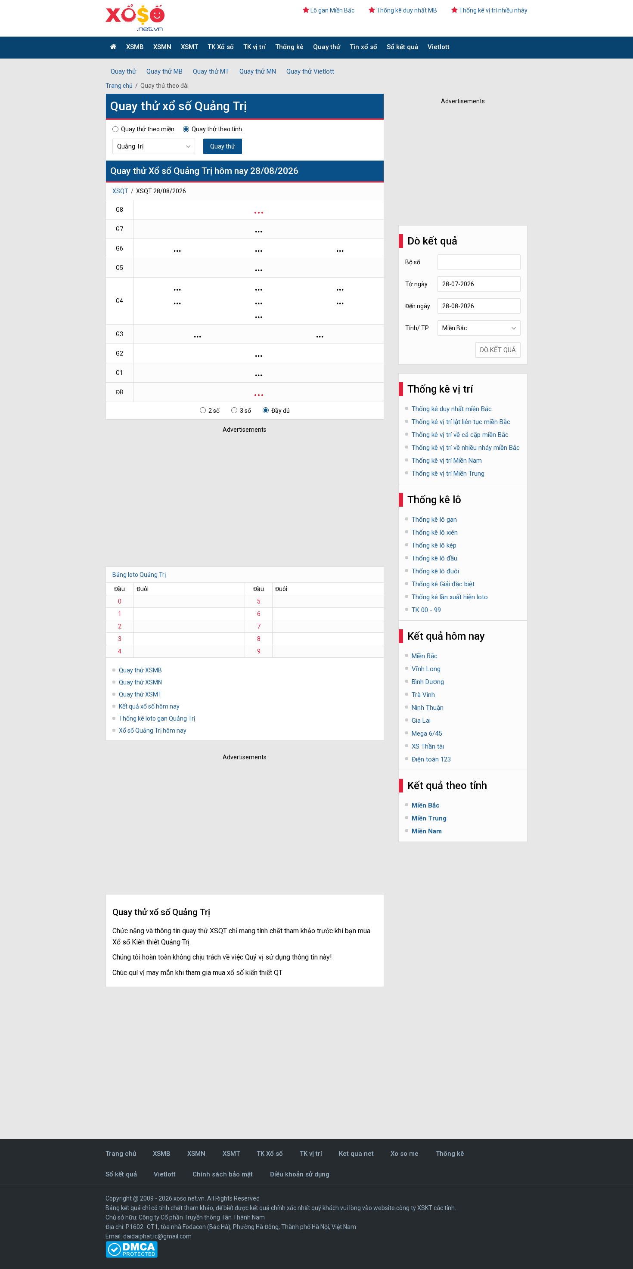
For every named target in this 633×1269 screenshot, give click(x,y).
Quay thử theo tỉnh (217, 129)
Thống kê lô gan (434, 519)
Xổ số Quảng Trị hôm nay (152, 730)
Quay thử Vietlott (310, 71)
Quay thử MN (257, 71)
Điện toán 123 (431, 759)
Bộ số (412, 262)
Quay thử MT (211, 71)
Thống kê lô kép (434, 545)
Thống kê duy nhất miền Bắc (452, 409)
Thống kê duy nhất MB (406, 10)
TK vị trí (254, 47)
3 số (245, 410)
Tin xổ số (363, 47)
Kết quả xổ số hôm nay (149, 706)
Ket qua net (356, 1154)
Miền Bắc (425, 656)
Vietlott (439, 47)
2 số (214, 410)
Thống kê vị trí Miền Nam (447, 460)
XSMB (135, 47)
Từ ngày (416, 284)
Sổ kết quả (402, 47)
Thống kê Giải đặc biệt (443, 584)
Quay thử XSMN (140, 682)
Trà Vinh (423, 695)
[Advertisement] (233, 497)
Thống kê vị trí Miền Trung (448, 473)
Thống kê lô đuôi (435, 571)
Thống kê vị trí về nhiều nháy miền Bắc (466, 448)
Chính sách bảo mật (222, 1174)
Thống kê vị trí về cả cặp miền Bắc (460, 435)
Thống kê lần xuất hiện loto (450, 597)
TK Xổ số (221, 47)
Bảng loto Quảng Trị (139, 574)
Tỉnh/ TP (417, 328)
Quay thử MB (164, 71)
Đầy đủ (280, 410)
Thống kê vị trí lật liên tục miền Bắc (461, 422)
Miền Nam (427, 831)
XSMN (162, 47)
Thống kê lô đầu (434, 558)
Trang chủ (119, 85)
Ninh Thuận (428, 708)
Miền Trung (429, 818)
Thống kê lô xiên (435, 532)
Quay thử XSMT (140, 694)
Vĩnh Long (426, 669)
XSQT (120, 191)
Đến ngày (417, 306)
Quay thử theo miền (147, 129)
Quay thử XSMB (140, 670)
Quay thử (326, 47)
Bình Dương (428, 682)
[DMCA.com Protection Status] (132, 1255)
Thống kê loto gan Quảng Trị (157, 718)
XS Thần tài (428, 746)
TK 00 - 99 (426, 610)
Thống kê (289, 47)
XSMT (189, 47)
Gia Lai (421, 720)
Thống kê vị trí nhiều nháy (493, 10)
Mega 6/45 (427, 733)
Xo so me (405, 1154)
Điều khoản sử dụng (299, 1174)
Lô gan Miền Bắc (332, 10)
